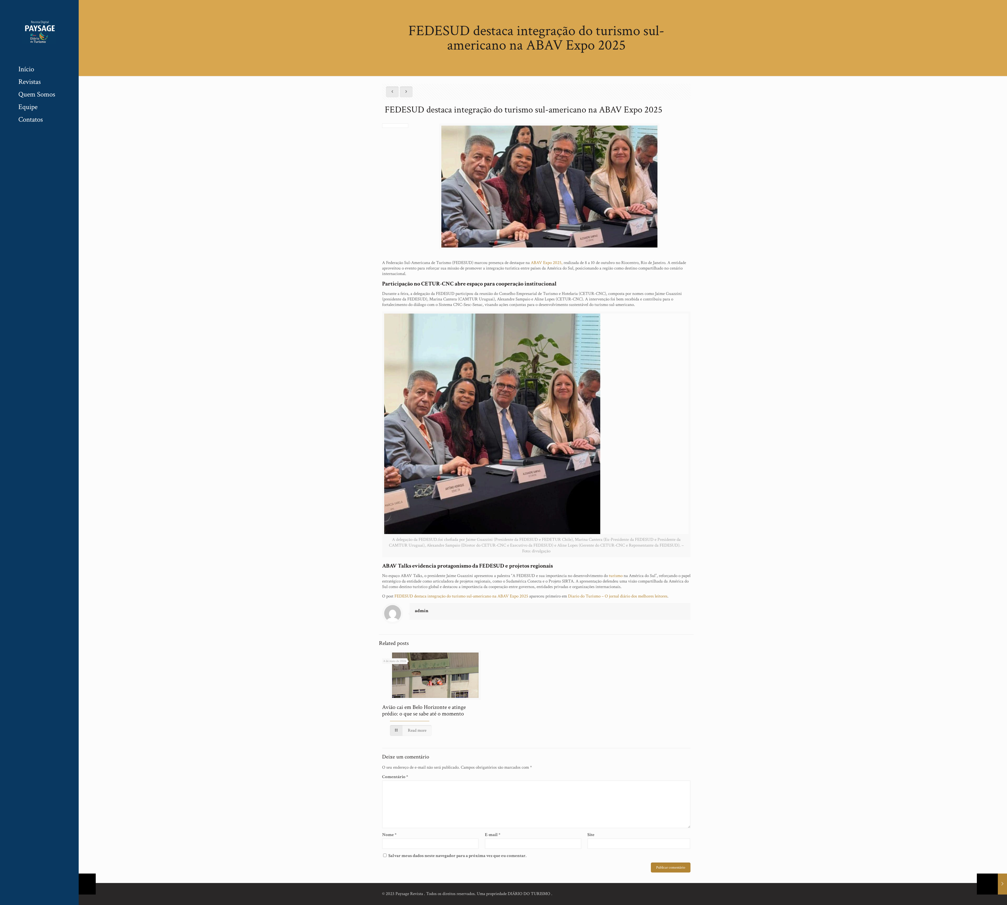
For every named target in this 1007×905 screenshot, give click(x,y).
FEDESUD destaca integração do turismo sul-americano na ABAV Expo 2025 (461, 596)
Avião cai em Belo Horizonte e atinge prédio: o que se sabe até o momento (424, 710)
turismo (616, 576)
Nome (389, 835)
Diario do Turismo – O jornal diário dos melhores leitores (617, 596)
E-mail (492, 835)
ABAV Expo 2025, (547, 263)
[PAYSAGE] (39, 31)
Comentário (395, 777)
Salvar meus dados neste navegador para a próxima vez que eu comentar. (457, 856)
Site (590, 835)
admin (421, 611)
